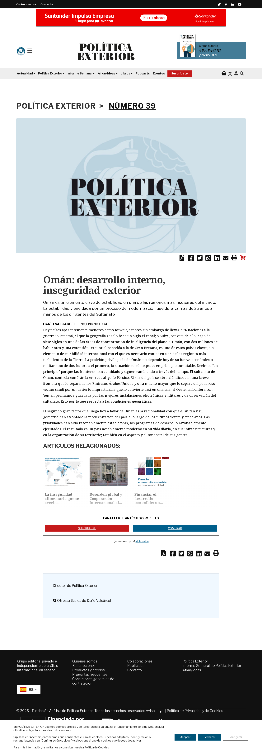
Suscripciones (84, 666)
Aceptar (185, 737)
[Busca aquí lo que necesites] (242, 73)
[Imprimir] (234, 258)
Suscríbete (179, 73)
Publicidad (136, 666)
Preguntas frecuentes (89, 674)
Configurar (235, 737)
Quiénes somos (26, 4)
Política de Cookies (96, 747)
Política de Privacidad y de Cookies (195, 711)
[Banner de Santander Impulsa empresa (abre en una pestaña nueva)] (131, 17)
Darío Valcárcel (59, 324)
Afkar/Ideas (191, 670)
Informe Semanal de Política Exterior (211, 666)
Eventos (159, 73)
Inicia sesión (142, 541)
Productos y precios (88, 670)
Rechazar (209, 737)
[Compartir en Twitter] (200, 259)
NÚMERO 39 (132, 106)
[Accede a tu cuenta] (236, 73)
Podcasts (143, 73)
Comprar (175, 528)
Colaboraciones (139, 661)
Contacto (46, 4)
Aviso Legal (155, 711)
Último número (208, 46)
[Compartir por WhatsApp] (208, 259)
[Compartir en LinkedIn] (217, 259)
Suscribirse (87, 528)
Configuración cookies (56, 740)
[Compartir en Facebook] (191, 259)
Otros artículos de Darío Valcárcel (83, 601)
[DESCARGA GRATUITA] (182, 258)
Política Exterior (195, 661)
